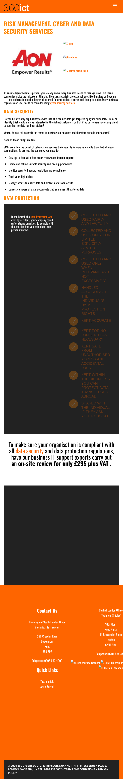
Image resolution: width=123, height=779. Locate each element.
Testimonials (47, 681)
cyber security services (62, 103)
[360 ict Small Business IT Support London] (16, 10)
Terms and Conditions (79, 769)
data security (30, 450)
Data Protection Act (41, 216)
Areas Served (47, 686)
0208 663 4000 (53, 660)
